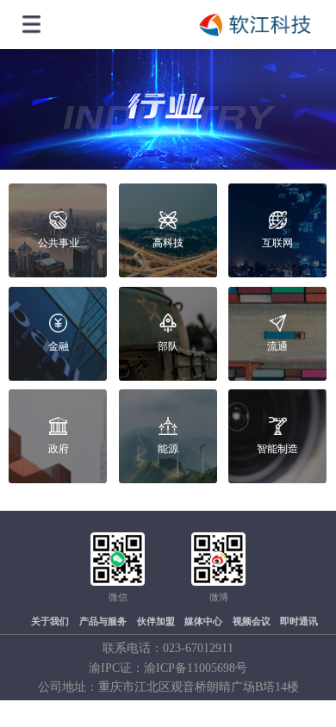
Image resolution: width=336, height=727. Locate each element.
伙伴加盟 (156, 621)
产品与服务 (103, 621)
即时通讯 (299, 621)
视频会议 (252, 621)
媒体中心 (203, 621)
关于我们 (50, 621)
